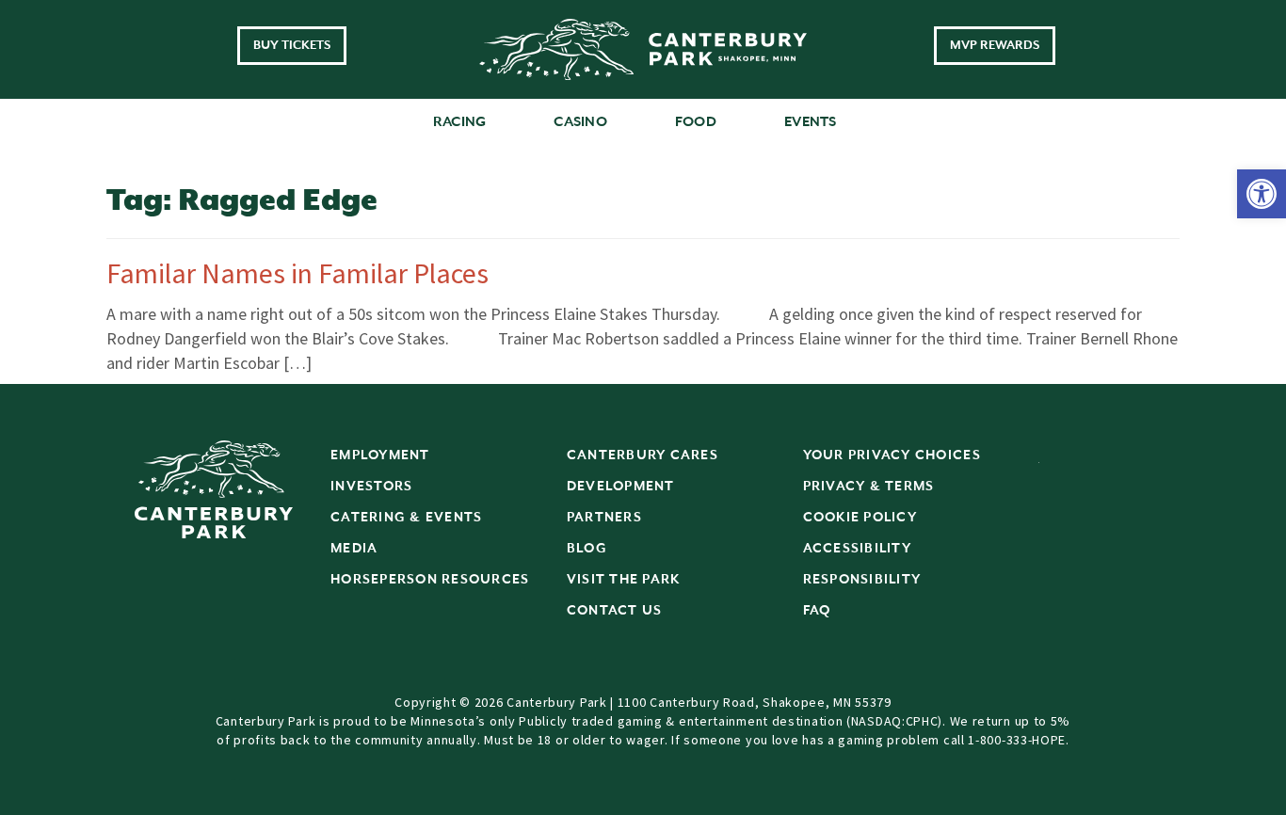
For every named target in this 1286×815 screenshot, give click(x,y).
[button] (1261, 193)
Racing (460, 122)
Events (810, 122)
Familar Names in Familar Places (297, 273)
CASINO (580, 122)
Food (695, 122)
